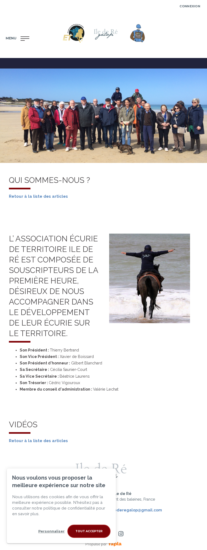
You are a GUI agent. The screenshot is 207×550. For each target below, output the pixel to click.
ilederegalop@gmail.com (137, 510)
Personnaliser (51, 531)
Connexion (190, 6)
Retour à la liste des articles (38, 440)
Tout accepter (88, 531)
